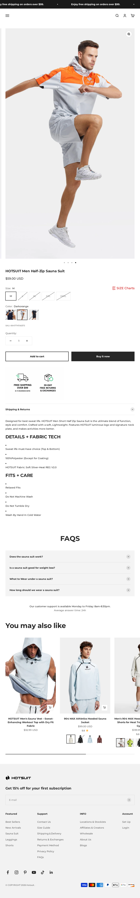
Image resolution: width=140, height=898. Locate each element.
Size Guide (43, 827)
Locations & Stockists (93, 821)
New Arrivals (13, 827)
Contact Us (44, 821)
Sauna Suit (11, 833)
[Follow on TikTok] (42, 872)
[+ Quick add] (50, 708)
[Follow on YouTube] (34, 872)
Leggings (11, 839)
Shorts (9, 845)
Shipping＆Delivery (49, 833)
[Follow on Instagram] (16, 872)
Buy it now (103, 356)
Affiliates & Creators (92, 827)
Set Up (126, 821)
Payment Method (48, 845)
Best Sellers (12, 821)
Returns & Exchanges (50, 839)
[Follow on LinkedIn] (51, 872)
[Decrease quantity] (11, 341)
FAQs (40, 857)
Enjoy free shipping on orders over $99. (89, 4)
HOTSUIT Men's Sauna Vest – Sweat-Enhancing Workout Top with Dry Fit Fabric (31, 722)
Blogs (83, 845)
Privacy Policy (45, 851)
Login (125, 827)
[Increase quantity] (27, 341)
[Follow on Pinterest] (25, 872)
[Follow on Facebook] (7, 872)
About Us (85, 839)
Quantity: (11, 333)
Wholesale (86, 833)
